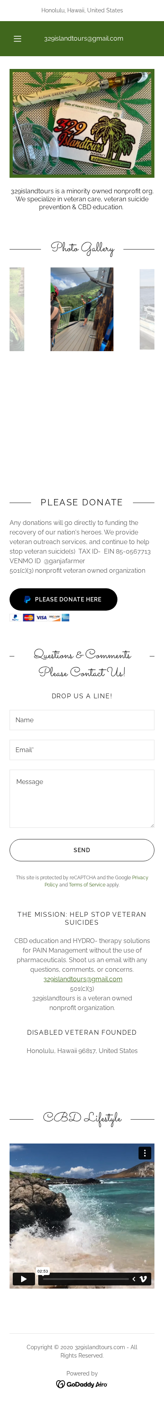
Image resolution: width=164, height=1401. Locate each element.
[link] (82, 1383)
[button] (17, 39)
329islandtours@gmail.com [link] (83, 38)
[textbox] (82, 720)
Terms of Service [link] (87, 885)
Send (82, 850)
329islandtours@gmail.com (83, 979)
